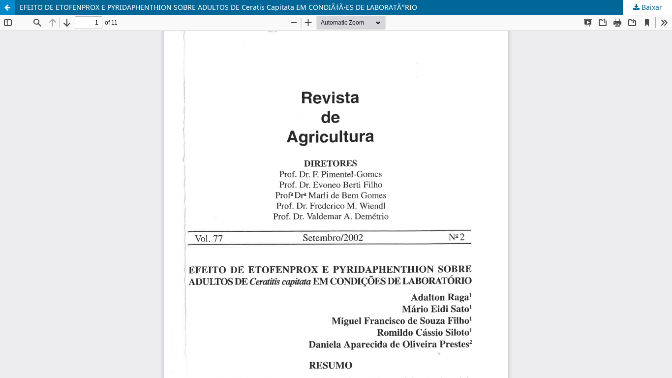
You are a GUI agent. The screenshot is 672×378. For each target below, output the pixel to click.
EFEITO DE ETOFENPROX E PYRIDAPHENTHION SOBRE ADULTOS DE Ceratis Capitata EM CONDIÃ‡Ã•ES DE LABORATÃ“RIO (218, 7)
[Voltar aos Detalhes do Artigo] (7, 7)
